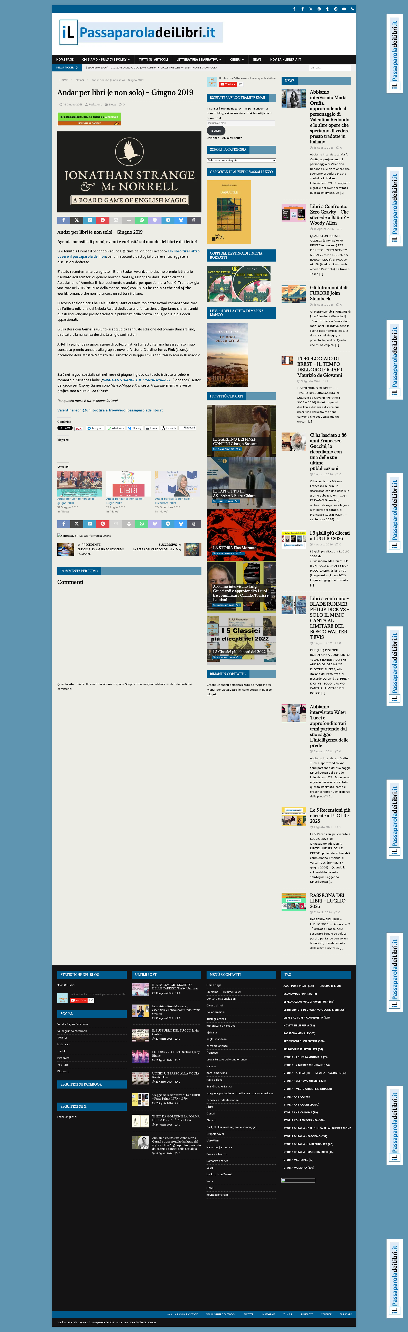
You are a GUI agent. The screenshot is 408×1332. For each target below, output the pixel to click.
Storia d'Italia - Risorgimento (308, 1152)
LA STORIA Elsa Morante (234, 547)
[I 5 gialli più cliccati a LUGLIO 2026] (294, 557)
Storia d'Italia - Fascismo (305, 1136)
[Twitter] (311, 9)
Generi (235, 59)
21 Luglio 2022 (224, 501)
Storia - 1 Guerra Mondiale (305, 1057)
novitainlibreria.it (285, 59)
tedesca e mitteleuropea (223, 1100)
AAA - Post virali (298, 986)
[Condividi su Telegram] (168, 220)
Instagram (63, 1044)
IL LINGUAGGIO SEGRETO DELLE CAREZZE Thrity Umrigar (175, 986)
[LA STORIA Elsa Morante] (241, 535)
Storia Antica (296, 1097)
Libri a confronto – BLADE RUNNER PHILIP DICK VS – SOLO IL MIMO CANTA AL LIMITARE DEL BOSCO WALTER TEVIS (329, 618)
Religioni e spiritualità (303, 1049)
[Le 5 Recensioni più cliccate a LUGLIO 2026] (294, 844)
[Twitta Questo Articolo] (76, 220)
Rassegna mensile (299, 1033)
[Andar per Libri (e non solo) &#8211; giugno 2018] (79, 484)
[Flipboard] (352, 9)
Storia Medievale (298, 1160)
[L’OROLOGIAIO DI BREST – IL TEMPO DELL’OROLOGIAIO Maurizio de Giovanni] (287, 389)
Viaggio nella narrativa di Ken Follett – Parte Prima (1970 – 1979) (176, 1096)
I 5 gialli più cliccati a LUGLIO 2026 (330, 535)
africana (212, 1032)
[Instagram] (319, 9)
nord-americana (217, 1073)
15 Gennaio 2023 (225, 657)
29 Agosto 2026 (164, 1039)
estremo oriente (217, 1046)
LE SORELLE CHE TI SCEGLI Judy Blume (176, 1053)
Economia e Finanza (300, 994)
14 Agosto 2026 (324, 229)
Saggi (210, 1168)
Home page (65, 59)
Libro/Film (213, 1140)
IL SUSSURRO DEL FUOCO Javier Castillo (176, 1032)
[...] (342, 192)
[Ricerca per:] (329, 67)
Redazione (95, 104)
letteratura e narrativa (197, 59)
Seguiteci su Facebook (81, 1084)
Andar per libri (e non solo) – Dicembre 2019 (174, 500)
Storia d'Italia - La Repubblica (308, 1144)
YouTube (63, 1065)
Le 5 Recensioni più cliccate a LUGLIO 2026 (330, 815)
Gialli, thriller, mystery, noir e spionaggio (231, 1127)
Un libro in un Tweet (219, 1174)
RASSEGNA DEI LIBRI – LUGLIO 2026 (328, 900)
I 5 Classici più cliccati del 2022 (239, 651)
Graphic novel (215, 1134)
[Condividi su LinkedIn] (89, 220)
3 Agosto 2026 (323, 643)
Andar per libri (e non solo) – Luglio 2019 (125, 500)
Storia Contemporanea (303, 1120)
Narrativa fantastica (219, 1147)
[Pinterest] (336, 9)
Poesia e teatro (217, 1154)
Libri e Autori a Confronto (306, 1018)
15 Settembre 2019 (227, 553)
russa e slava (214, 1079)
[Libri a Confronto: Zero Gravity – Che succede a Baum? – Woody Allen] (294, 239)
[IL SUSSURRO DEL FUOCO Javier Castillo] (140, 1035)
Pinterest (63, 1058)
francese (212, 1052)
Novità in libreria (299, 1025)
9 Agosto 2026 (310, 381)
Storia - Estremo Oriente (304, 1081)
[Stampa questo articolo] (128, 220)
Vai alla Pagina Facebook (72, 1024)
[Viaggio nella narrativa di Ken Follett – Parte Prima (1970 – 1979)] (140, 1099)
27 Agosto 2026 (164, 1125)
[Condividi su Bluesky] (180, 220)
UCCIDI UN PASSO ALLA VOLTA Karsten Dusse (175, 1075)
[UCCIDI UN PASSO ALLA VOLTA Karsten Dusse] (140, 1078)
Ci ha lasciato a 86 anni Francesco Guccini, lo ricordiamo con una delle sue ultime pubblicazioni (328, 451)
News (257, 59)
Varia (210, 1181)
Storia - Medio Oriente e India (307, 1089)
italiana (211, 1066)
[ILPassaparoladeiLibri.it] (140, 52)
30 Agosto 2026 (164, 993)
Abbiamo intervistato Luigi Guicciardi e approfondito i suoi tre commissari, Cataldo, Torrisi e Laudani (241, 593)
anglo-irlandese (217, 1039)
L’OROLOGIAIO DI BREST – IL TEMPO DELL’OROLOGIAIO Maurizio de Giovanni (320, 367)
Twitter (62, 1037)
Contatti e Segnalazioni (221, 998)
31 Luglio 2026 (323, 912)
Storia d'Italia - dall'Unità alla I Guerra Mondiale (322, 1128)
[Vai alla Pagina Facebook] (294, 9)
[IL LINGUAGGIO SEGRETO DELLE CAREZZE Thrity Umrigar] (140, 989)
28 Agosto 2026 (164, 1082)
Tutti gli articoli (153, 59)
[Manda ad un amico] (115, 220)
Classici (211, 1120)
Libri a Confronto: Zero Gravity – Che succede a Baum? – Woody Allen (329, 215)
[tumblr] (327, 9)
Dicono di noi (215, 1005)
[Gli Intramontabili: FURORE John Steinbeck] (294, 315)
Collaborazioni (216, 1012)
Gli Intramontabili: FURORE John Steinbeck (329, 293)
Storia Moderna (298, 1168)
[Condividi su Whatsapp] (141, 220)
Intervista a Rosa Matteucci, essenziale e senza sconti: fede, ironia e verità (176, 1009)
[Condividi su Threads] (193, 220)
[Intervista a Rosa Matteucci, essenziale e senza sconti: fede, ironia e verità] (140, 1011)
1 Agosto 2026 (323, 827)
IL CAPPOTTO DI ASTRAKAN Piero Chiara (234, 493)
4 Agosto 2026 (323, 544)
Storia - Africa (296, 1073)
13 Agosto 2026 (324, 304)
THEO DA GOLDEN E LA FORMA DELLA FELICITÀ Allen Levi (176, 1118)
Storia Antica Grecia (301, 1105)
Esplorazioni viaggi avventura (308, 1002)
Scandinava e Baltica (219, 1086)
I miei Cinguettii (67, 1117)
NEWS (290, 81)
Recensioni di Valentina (303, 1041)
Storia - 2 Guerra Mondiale (306, 1065)
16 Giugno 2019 (72, 104)
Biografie (330, 986)
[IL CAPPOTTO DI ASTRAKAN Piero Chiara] (241, 483)
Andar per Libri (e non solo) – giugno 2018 (77, 500)
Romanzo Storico (217, 1161)
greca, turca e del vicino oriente (227, 1059)
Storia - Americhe (330, 1073)
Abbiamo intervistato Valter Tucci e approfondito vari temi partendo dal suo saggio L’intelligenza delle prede (329, 726)
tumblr (61, 1051)
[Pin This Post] (102, 220)
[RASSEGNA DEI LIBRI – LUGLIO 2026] (294, 920)
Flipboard (63, 1071)
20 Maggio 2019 (225, 449)
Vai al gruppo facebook (72, 1031)
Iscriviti (216, 130)
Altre (210, 1106)
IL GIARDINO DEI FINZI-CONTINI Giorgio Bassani (235, 441)
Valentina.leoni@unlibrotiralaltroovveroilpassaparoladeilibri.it (110, 410)
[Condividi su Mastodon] (154, 220)
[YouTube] (344, 9)
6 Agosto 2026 (323, 474)
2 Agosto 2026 (323, 751)
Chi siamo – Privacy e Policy (104, 59)
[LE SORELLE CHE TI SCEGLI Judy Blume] (140, 1056)
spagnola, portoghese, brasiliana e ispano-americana (240, 1093)
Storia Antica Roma (300, 1112)
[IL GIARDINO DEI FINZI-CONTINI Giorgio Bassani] (241, 431)
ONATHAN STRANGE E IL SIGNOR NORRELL (137, 380)
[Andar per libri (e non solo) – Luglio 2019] (128, 484)
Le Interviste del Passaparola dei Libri (314, 1010)
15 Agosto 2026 (324, 147)
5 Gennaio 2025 (225, 605)
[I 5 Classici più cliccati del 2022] (241, 639)
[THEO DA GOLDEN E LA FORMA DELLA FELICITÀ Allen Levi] (140, 1121)
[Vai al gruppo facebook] (302, 9)
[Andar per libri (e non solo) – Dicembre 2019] (177, 484)
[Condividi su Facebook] (63, 220)
